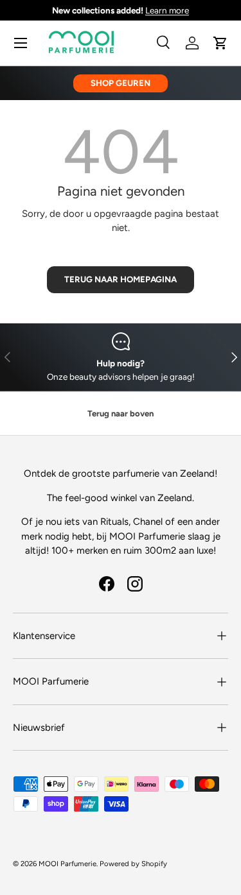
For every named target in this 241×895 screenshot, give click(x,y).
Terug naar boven (120, 413)
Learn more (167, 10)
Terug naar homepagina (120, 279)
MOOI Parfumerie (67, 863)
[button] (220, 43)
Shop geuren (120, 83)
